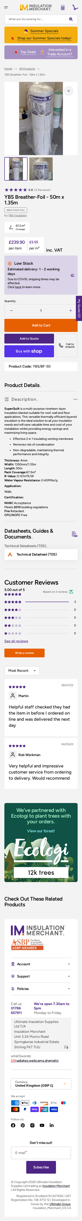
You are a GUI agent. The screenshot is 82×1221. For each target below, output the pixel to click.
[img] (17, 686)
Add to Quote (29, 338)
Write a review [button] (24, 653)
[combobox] (41, 19)
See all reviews (16, 641)
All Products (27, 68)
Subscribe (41, 1167)
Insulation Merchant (56, 1186)
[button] (6, 7)
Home (8, 68)
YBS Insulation (17, 215)
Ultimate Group (59, 1204)
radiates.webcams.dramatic (35, 1061)
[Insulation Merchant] (36, 7)
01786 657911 (16, 1010)
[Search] (72, 19)
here (18, 287)
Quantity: (10, 301)
